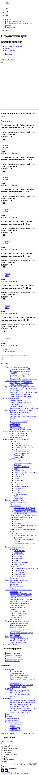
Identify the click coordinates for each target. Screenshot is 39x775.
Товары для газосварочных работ (17, 621)
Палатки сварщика (16, 586)
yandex (7, 145)
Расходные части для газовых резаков (23, 515)
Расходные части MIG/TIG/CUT (17, 439)
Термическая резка (12, 398)
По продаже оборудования (19, 691)
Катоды (17, 490)
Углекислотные (19, 551)
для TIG (12, 459)
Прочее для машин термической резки (24, 408)
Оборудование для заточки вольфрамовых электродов (19, 602)
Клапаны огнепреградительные (21, 629)
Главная (8, 19)
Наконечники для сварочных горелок (15, 355)
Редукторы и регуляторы (14, 547)
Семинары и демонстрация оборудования (20, 695)
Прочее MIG (18, 457)
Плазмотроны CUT (17, 437)
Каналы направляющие (22, 453)
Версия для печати (8, 60)
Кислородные (19, 555)
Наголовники (15, 426)
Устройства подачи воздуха (20, 420)
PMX (16, 496)
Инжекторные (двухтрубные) (25, 508)
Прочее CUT (18, 498)
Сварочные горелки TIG (19, 435)
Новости (8, 714)
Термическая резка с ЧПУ (19, 400)
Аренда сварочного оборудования (22, 700)
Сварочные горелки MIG (19, 433)
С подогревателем (20, 572)
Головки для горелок (21, 467)
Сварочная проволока (18, 642)
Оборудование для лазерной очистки (23, 392)
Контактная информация (14, 722)
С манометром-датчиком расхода (26, 568)
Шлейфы (17, 476)
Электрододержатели (17, 607)
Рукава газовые (15, 631)
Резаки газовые (15, 506)
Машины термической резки (20, 402)
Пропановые (18, 553)
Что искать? (5, 746)
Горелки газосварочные (18, 504)
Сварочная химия (16, 588)
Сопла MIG (18, 443)
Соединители (19, 474)
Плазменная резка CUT (18, 377)
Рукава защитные (16, 617)
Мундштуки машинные (18, 406)
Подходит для (10, 50)
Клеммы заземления (17, 605)
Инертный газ (19, 564)
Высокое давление (21, 562)
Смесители (14, 578)
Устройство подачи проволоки (21, 594)
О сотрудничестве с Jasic (19, 675)
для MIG (13, 441)
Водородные (18, 558)
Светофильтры (15, 424)
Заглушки (17, 465)
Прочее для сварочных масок (20, 430)
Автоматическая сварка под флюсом (18, 381)
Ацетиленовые (19, 557)
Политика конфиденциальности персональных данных (21, 686)
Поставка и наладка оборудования (22, 702)
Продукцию (8, 750)
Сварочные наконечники (23, 445)
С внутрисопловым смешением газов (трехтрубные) (25, 513)
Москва (12, 726)
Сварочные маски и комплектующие (18, 410)
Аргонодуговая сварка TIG (20, 375)
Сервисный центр (10, 755)
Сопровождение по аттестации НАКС (24, 708)
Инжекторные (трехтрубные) (24, 510)
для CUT (13, 482)
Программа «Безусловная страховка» (23, 379)
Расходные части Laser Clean (20, 396)
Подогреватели (19, 576)
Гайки (16, 521)
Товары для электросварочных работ (18, 590)
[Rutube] (6, 771)
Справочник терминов (13, 655)
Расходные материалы (13, 637)
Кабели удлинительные (18, 613)
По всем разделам (10, 748)
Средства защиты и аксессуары (16, 580)
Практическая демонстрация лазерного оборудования (20, 705)
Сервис (8, 48)
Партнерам (9, 689)
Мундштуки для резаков (23, 517)
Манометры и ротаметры (19, 623)
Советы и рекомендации (14, 657)
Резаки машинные (16, 404)
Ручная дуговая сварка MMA (20, 369)
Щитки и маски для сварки (20, 412)
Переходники (19, 471)
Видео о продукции (12, 653)
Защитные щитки (16, 414)
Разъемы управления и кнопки (25, 473)
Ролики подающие (16, 615)
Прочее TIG (18, 480)
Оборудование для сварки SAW (21, 383)
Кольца (16, 469)
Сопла (16, 484)
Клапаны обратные (17, 627)
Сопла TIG (18, 461)
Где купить (9, 54)
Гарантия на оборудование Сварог (22, 679)
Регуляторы (14, 566)
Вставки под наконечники (23, 447)
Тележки (13, 609)
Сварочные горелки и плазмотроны (18, 431)
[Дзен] (2, 771)
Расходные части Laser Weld (20, 394)
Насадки (17, 492)
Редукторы (14, 549)
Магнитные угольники (18, 611)
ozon (7, 147)
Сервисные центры (12, 718)
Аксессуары (14, 584)
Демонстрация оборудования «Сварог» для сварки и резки (20, 711)
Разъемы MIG (19, 455)
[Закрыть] (2, 359)
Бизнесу (8, 698)
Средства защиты (16, 582)
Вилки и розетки (16, 619)
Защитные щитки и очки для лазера (23, 416)
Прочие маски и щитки (18, 422)
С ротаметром (19, 570)
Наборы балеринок (21, 494)
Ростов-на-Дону (15, 730)
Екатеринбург (15, 728)
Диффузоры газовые (21, 451)
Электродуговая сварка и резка (16, 367)
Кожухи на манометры (18, 625)
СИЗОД (12, 418)
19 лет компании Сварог (19, 677)
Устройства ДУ (15, 592)
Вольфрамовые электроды (19, 639)
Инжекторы (18, 519)
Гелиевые (17, 560)
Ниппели (17, 523)
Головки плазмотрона (22, 486)
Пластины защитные (17, 428)
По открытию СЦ (16, 692)
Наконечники (10, 27)
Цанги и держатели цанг (23, 463)
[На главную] (13, 4)
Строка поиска (6, 742)
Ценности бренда (16, 671)
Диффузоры (18, 488)
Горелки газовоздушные (18, 502)
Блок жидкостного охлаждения (21, 599)
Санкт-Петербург (16, 724)
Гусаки (16, 449)
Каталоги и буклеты (12, 661)
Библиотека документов (14, 659)
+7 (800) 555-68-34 (27, 733)
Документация (9, 759)
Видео (6, 757)
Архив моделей (11, 644)
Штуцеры (17, 478)
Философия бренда (17, 673)
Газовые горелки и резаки (14, 21)
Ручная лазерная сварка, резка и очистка (20, 387)
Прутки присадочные (17, 641)
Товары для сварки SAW (19, 385)
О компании (9, 669)
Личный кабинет (11, 720)
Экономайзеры (19, 574)
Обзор (14, 46)
